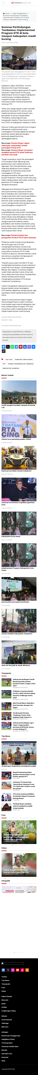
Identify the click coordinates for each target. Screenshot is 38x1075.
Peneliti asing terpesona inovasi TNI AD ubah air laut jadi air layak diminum (18, 664)
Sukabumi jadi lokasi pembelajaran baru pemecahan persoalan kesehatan (18, 601)
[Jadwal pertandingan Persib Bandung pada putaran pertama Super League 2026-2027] (6, 682)
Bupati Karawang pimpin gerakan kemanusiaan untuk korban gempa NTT (24, 774)
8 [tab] (27, 878)
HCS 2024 (9, 359)
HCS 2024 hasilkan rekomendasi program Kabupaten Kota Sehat (19, 535)
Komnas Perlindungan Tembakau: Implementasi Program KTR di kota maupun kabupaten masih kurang (16, 17)
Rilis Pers (5, 1027)
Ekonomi (5, 1000)
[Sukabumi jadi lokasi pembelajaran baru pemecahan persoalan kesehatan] (19, 589)
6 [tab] (21, 878)
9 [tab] (30, 878)
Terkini (4, 977)
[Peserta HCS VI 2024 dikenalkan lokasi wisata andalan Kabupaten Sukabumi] (19, 620)
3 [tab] (19, 845)
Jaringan (5, 1032)
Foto (3, 815)
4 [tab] (22, 845)
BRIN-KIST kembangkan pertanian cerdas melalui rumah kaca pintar (16, 837)
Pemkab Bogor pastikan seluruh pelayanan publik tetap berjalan (22, 806)
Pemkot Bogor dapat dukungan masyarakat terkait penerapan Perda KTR (15, 145)
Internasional (7, 1020)
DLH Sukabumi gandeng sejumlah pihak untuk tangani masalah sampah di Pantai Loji (18, 405)
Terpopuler (6, 673)
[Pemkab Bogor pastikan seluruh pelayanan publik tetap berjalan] (6, 807)
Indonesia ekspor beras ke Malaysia (17, 945)
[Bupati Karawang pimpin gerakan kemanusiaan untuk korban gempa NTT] (6, 775)
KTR (4, 364)
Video (4, 848)
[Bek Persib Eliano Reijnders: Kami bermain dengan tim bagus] (6, 706)
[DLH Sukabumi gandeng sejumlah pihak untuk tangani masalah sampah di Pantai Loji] (19, 392)
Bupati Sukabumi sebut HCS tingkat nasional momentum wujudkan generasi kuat (18, 502)
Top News (6, 736)
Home (7, 13)
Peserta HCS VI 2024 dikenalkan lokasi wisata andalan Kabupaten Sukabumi (17, 633)
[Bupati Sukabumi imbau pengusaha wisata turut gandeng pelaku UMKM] (19, 426)
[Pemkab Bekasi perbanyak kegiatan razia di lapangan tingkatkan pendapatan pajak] (19, 753)
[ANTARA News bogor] (21, 2)
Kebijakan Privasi (8, 1039)
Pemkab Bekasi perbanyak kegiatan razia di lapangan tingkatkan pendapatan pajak (19, 765)
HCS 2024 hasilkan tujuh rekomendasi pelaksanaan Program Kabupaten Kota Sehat (18, 568)
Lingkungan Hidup (9, 1011)
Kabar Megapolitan (19, 13)
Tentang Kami (7, 1043)
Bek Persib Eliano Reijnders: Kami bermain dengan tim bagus (23, 705)
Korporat (5, 1057)
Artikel (4, 1007)
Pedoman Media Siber (10, 1046)
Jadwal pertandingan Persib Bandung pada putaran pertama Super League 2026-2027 (24, 682)
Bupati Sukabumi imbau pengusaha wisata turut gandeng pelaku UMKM (16, 438)
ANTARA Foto (7, 1054)
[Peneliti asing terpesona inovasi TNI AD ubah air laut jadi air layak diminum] (19, 652)
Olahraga (5, 1023)
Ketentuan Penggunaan (11, 1036)
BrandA (4, 1050)
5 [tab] (25, 845)
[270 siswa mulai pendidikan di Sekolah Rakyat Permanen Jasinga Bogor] (6, 797)
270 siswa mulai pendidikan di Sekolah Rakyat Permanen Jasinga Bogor (24, 796)
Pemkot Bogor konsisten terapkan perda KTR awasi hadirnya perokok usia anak (17, 152)
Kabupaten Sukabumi (11, 368)
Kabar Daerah (7, 996)
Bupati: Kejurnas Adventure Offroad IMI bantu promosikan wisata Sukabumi (18, 470)
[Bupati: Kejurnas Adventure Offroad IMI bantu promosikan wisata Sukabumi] (19, 458)
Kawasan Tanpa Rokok (24, 359)
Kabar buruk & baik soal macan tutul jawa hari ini (16, 871)
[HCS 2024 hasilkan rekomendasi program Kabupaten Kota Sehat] (19, 523)
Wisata (4, 1016)
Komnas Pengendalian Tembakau (21, 364)
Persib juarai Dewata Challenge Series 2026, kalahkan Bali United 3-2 (22, 715)
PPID (3, 1061)
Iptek (4, 1004)
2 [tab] (16, 845)
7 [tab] (24, 878)
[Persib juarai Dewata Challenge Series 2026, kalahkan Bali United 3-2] (6, 716)
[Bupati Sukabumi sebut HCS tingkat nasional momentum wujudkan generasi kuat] (19, 489)
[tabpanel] (19, 832)
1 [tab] (13, 845)
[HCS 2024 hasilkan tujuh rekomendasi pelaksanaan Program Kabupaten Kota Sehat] (19, 555)
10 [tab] (33, 878)
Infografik (6, 881)
